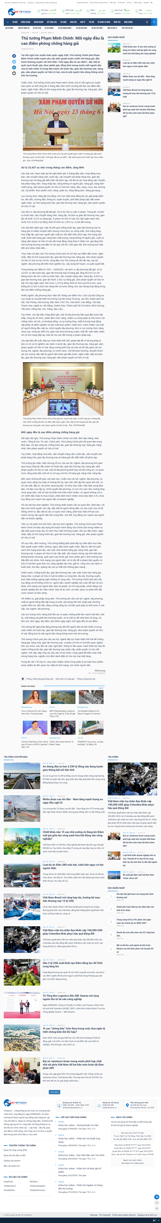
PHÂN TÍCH (117, 22)
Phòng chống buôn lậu (86, 679)
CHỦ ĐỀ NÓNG (9, 28)
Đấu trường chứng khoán (99, 3)
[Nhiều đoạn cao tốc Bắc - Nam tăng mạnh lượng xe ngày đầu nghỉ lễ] (114, 77)
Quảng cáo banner (12, 1161)
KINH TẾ (82, 22)
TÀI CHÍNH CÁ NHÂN (104, 22)
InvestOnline (9, 1190)
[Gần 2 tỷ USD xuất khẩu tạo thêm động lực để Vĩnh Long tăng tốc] (22, 972)
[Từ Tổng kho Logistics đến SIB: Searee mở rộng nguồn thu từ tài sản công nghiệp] (22, 1005)
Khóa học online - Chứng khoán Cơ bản (78, 1125)
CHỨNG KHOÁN (25, 22)
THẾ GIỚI (91, 22)
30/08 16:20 (120, 954)
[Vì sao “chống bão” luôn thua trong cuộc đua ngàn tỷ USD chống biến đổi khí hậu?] (22, 1038)
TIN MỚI (14, 22)
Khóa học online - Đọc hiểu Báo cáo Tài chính (81, 1155)
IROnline (34, 1182)
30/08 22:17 (120, 938)
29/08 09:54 (126, 103)
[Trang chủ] (15, 1103)
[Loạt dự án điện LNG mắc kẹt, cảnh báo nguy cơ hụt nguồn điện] (114, 64)
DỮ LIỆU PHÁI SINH (81, 28)
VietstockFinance (82, 3)
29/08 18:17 (61, 927)
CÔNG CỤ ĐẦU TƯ (112, 28)
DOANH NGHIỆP (38, 22)
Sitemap (93, 1215)
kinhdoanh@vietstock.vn (72, 1108)
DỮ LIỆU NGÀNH (49, 28)
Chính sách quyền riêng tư (124, 1215)
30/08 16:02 (120, 926)
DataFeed (8, 1182)
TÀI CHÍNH (63, 22)
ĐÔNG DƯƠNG (128, 22)
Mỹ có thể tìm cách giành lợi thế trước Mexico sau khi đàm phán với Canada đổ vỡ (135, 948)
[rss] (151, 2)
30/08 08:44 (126, 60)
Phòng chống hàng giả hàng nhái (39, 679)
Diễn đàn (113, 3)
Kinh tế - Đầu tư (114, 798)
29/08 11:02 (61, 1025)
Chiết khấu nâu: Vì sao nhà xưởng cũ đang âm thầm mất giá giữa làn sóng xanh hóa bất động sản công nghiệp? (139, 50)
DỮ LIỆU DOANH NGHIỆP (65, 28)
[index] (39, 11)
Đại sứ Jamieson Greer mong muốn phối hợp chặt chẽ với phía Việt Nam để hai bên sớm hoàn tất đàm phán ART (73, 1065)
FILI (89, 673)
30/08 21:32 (126, 73)
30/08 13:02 (126, 44)
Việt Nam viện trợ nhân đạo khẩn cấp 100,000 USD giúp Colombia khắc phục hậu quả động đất (131, 805)
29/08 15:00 (61, 960)
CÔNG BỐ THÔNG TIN (23, 28)
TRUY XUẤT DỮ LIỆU (127, 28)
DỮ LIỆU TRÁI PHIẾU (97, 28)
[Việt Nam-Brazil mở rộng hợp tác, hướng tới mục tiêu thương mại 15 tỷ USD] (114, 91)
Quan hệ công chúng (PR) (15, 1150)
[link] (147, 22)
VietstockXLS (10, 1186)
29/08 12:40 (61, 992)
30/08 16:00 (120, 900)
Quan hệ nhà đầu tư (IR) (14, 1155)
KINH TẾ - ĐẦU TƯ (49, 763)
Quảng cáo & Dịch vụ (147, 1215)
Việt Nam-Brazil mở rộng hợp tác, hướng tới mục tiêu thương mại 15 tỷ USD (139, 93)
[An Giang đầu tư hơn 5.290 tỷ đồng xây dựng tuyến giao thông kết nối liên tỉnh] (22, 776)
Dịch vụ (129, 3)
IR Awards (121, 3)
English (146, 3)
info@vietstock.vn (110, 1108)
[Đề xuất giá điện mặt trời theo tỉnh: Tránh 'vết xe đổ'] (114, 875)
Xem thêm (54, 1092)
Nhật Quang (100, 671)
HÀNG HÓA (73, 22)
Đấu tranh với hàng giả (65, 679)
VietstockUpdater (37, 1186)
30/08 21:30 (120, 913)
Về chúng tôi (104, 1215)
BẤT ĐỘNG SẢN (52, 22)
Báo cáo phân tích (12, 1166)
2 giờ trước (61, 763)
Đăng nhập (138, 3)
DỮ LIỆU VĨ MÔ (37, 28)
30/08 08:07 (126, 87)
